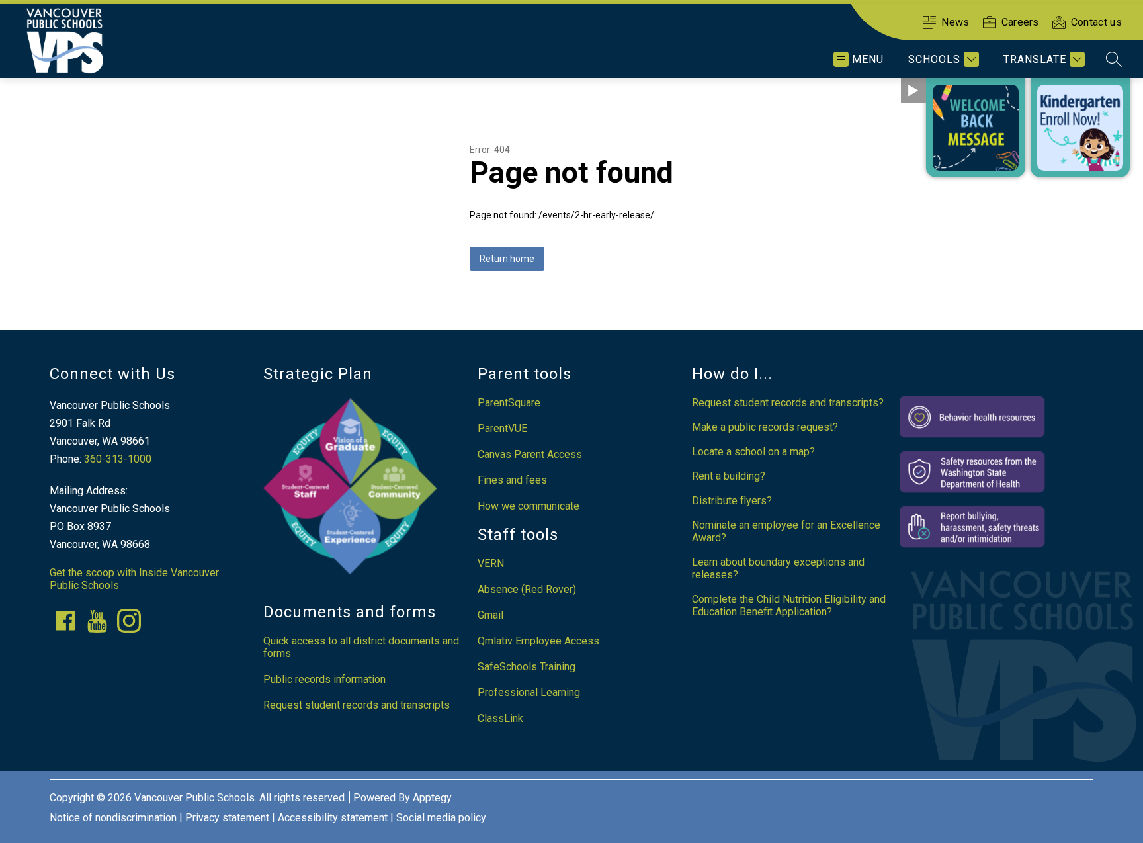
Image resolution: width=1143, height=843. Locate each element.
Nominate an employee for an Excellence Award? (786, 531)
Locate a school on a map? (753, 451)
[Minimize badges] (913, 90)
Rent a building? (728, 476)
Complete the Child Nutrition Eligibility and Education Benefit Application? (789, 605)
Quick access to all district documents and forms (361, 647)
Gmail (490, 615)
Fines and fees (512, 480)
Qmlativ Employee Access (538, 641)
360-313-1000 (117, 459)
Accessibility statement (333, 817)
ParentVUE (502, 428)
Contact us (1096, 22)
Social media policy (441, 817)
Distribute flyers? (732, 500)
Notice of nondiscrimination (113, 817)
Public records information (324, 679)
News (955, 22)
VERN (491, 563)
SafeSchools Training (526, 666)
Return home (507, 258)
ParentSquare (509, 402)
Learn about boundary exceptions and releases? (778, 568)
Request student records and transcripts (356, 705)
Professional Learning (529, 692)
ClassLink (500, 718)
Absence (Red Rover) (527, 589)
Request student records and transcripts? (788, 402)
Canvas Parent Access (530, 454)
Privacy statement (227, 817)
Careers (1020, 22)
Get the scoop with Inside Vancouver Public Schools (134, 579)
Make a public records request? (765, 427)
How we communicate (528, 506)
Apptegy (432, 797)
